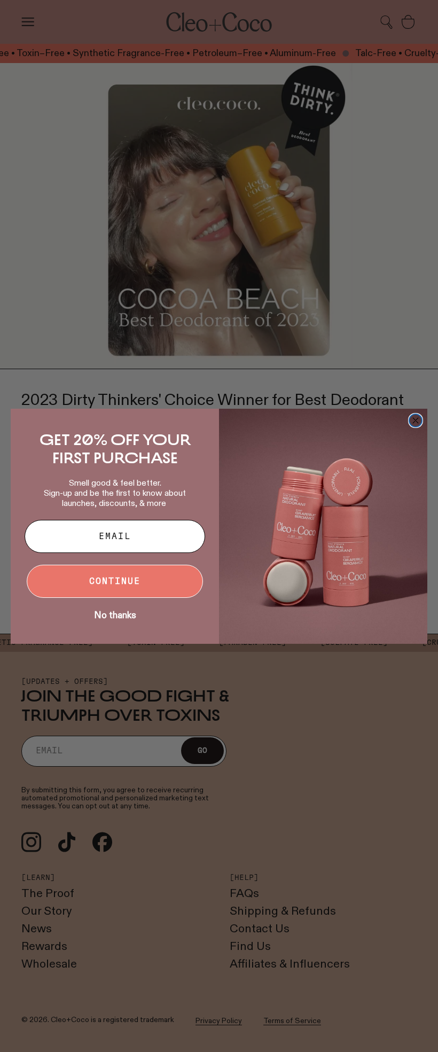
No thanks (115, 615)
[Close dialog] (415, 420)
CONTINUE (114, 581)
